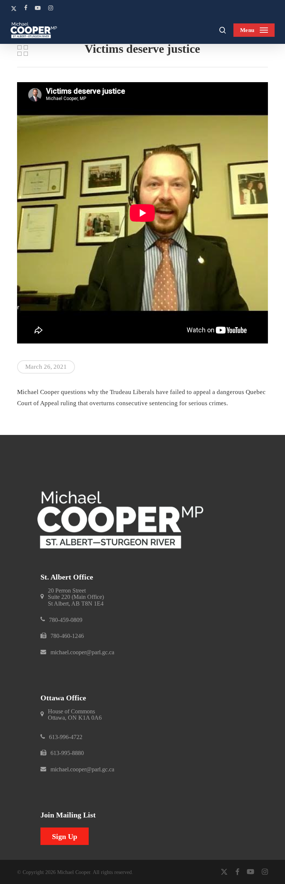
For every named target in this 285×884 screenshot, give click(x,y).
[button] (254, 30)
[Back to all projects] (22, 50)
